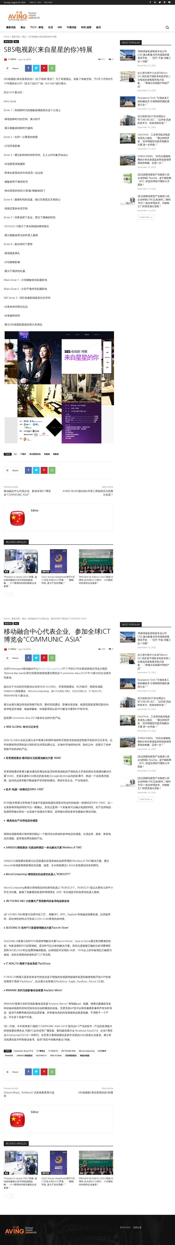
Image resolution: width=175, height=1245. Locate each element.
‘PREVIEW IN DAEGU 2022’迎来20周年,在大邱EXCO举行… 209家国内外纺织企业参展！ (96, 580)
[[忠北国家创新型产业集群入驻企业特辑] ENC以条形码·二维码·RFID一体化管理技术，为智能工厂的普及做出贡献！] (127, 200)
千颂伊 (23, 454)
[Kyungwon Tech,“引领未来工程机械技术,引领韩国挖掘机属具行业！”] (127, 101)
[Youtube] (169, 2)
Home (6, 37)
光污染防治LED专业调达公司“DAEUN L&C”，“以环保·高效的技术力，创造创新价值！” (154, 119)
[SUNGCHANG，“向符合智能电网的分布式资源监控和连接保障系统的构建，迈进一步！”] (127, 160)
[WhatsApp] (52, 68)
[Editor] (6, 59)
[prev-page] (6, 594)
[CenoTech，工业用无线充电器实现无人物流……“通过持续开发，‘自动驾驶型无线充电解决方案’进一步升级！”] (127, 138)
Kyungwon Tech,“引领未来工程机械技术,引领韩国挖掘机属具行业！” (153, 101)
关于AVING (125, 1227)
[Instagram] (155, 2)
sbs (15, 454)
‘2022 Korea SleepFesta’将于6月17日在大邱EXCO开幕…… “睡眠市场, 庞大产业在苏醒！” (58, 580)
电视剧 (47, 454)
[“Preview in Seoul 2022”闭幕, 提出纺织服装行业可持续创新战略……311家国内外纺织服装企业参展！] (21, 561)
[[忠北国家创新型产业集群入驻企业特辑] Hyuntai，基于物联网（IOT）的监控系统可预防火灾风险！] (127, 178)
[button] (167, 27)
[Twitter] (160, 2)
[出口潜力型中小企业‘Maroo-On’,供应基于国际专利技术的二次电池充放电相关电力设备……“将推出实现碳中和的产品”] (127, 76)
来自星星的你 (35, 454)
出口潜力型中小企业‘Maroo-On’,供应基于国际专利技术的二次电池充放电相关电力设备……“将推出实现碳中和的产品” (154, 79)
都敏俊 (56, 454)
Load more (144, 217)
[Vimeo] (164, 2)
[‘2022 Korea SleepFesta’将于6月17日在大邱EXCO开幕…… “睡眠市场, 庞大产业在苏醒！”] (58, 561)
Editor (13, 59)
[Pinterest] (44, 68)
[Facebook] (150, 2)
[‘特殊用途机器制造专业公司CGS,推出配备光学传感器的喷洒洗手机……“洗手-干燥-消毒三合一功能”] (127, 55)
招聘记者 (137, 1227)
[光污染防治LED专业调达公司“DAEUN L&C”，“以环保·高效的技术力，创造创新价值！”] (127, 120)
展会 (24, 37)
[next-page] (11, 594)
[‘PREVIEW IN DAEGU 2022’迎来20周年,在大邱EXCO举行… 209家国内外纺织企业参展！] (96, 561)
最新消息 (16, 37)
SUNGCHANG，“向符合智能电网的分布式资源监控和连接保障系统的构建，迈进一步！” (154, 159)
